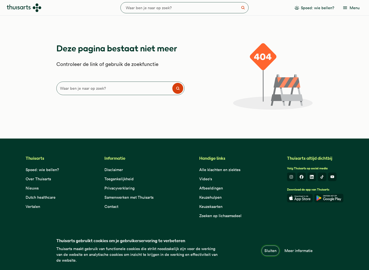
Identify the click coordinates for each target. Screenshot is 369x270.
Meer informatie (298, 250)
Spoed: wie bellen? (42, 169)
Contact (111, 206)
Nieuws (32, 188)
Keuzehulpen (210, 197)
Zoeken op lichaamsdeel (220, 215)
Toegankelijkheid (119, 178)
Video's (205, 178)
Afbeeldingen (211, 188)
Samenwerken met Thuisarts (129, 197)
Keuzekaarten (211, 206)
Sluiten (270, 250)
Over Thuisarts (38, 178)
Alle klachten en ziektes (219, 169)
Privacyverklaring (119, 188)
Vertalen (33, 206)
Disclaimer (113, 169)
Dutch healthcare (41, 197)
